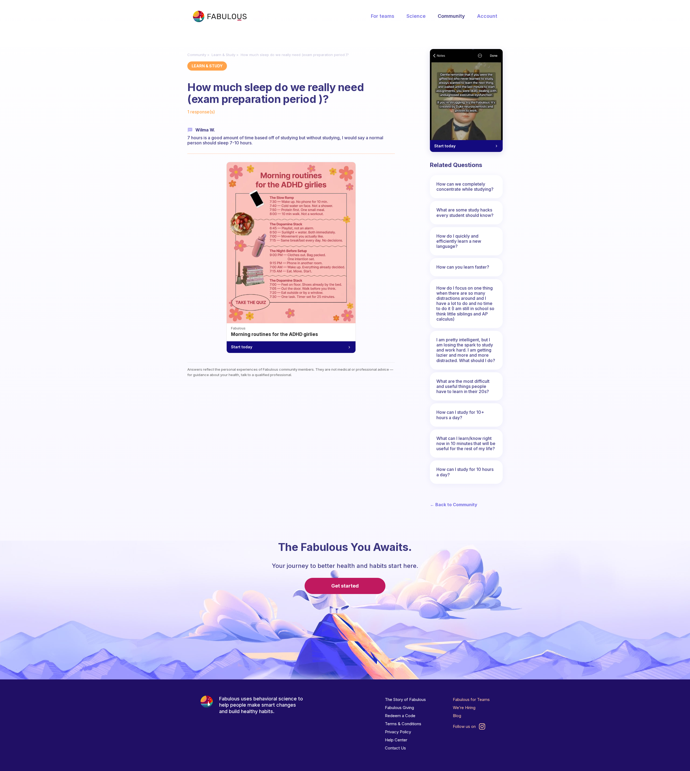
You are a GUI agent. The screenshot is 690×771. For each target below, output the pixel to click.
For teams (382, 16)
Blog (457, 715)
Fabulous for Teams (471, 699)
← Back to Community (453, 504)
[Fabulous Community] (220, 16)
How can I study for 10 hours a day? (465, 472)
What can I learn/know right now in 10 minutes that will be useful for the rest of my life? (465, 443)
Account (487, 16)
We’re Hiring (464, 707)
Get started (345, 586)
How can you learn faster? (462, 267)
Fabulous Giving (399, 707)
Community (451, 16)
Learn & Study (223, 55)
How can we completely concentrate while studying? (465, 186)
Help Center (396, 739)
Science (416, 16)
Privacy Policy (398, 731)
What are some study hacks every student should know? (465, 212)
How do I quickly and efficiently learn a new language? (458, 241)
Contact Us (395, 748)
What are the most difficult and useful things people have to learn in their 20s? (462, 386)
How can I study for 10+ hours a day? (460, 414)
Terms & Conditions (403, 723)
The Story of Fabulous (405, 699)
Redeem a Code (400, 715)
